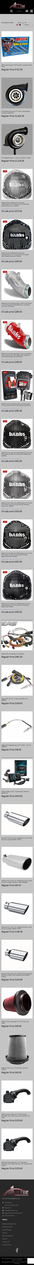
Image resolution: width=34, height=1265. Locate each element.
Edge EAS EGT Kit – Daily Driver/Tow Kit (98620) (14, 699)
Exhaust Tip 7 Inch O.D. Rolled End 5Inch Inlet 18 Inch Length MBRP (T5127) (16, 928)
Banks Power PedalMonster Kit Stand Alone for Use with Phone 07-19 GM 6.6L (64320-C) (16, 404)
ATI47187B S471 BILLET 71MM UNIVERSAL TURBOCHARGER (15, 112)
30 (23, 22)
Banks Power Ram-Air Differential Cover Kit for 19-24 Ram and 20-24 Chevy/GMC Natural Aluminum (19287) (16, 504)
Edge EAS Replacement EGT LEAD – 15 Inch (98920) (16, 746)
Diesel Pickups (7, 1230)
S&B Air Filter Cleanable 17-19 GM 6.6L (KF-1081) (15, 1022)
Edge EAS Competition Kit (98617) (12, 654)
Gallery (4, 1233)
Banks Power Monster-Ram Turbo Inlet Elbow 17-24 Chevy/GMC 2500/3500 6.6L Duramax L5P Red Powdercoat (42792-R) (16, 355)
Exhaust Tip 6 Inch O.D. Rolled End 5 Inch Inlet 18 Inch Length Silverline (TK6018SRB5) (16, 881)
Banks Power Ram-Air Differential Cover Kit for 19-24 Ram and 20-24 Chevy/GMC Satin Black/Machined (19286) (16, 554)
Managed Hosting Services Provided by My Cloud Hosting (17, 1262)
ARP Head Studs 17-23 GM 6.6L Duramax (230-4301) (16, 66)
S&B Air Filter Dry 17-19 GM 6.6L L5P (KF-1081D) (14, 1068)
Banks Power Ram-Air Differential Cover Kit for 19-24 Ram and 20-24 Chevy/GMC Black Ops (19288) (16, 454)
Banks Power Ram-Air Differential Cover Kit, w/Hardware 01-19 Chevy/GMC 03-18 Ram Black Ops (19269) (15, 605)
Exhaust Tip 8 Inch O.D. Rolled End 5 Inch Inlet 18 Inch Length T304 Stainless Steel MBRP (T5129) (16, 975)
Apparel (4, 1239)
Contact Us (6, 1242)
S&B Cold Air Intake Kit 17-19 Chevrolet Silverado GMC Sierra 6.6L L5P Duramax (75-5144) (15, 1116)
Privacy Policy (6, 1245)
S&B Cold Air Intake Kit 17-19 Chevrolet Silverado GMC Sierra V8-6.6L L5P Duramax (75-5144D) (16, 1164)
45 (25, 22)
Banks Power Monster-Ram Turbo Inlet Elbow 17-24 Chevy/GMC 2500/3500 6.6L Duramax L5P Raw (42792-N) (16, 304)
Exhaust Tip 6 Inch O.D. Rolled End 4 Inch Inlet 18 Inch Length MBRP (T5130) (16, 838)
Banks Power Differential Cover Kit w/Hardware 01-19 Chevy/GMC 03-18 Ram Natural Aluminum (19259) (15, 204)
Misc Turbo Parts (7, 1236)
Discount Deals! (7, 1227)
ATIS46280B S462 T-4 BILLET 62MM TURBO (16, 158)
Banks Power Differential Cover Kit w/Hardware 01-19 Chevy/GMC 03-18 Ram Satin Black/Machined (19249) (15, 254)
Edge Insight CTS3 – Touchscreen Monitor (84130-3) (15, 792)
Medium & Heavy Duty (9, 1224)
